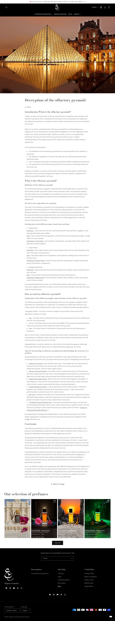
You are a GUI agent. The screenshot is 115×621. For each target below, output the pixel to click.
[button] (6, 7)
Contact (61, 573)
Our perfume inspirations (39, 573)
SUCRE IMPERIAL (15, 530)
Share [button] (29, 107)
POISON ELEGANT (95, 530)
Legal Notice (89, 586)
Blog (59, 586)
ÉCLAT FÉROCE (67, 530)
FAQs (59, 577)
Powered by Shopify (24, 617)
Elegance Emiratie (14, 617)
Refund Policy (89, 583)
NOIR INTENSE (41, 530)
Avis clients (61, 583)
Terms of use (89, 580)
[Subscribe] (72, 558)
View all (57, 543)
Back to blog (58, 484)
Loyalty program (63, 580)
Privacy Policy (89, 573)
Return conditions (91, 577)
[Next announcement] (110, 1)
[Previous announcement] (5, 1)
